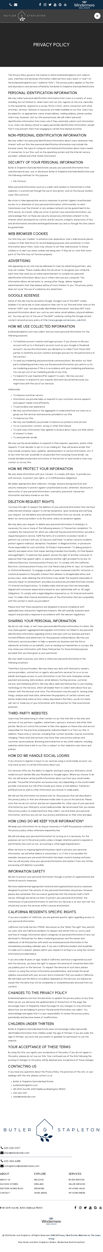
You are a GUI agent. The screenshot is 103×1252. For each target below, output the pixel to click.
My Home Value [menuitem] (77, 1188)
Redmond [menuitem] (39, 1188)
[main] (51, 565)
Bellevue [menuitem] (39, 1179)
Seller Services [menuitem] (77, 1184)
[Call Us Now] (11, 5)
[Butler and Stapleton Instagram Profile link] (45, 5)
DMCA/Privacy (58, 1235)
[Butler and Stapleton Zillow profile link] (65, 5)
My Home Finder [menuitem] (77, 1193)
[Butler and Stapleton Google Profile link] (60, 5)
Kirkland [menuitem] (39, 1184)
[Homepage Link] (25, 16)
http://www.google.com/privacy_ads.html (64, 320)
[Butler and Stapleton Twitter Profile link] (50, 5)
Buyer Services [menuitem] (77, 1179)
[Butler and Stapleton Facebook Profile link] (40, 5)
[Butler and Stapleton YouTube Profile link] (55, 5)
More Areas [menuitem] (40, 1193)
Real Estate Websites (76, 1235)
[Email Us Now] (16, 5)
